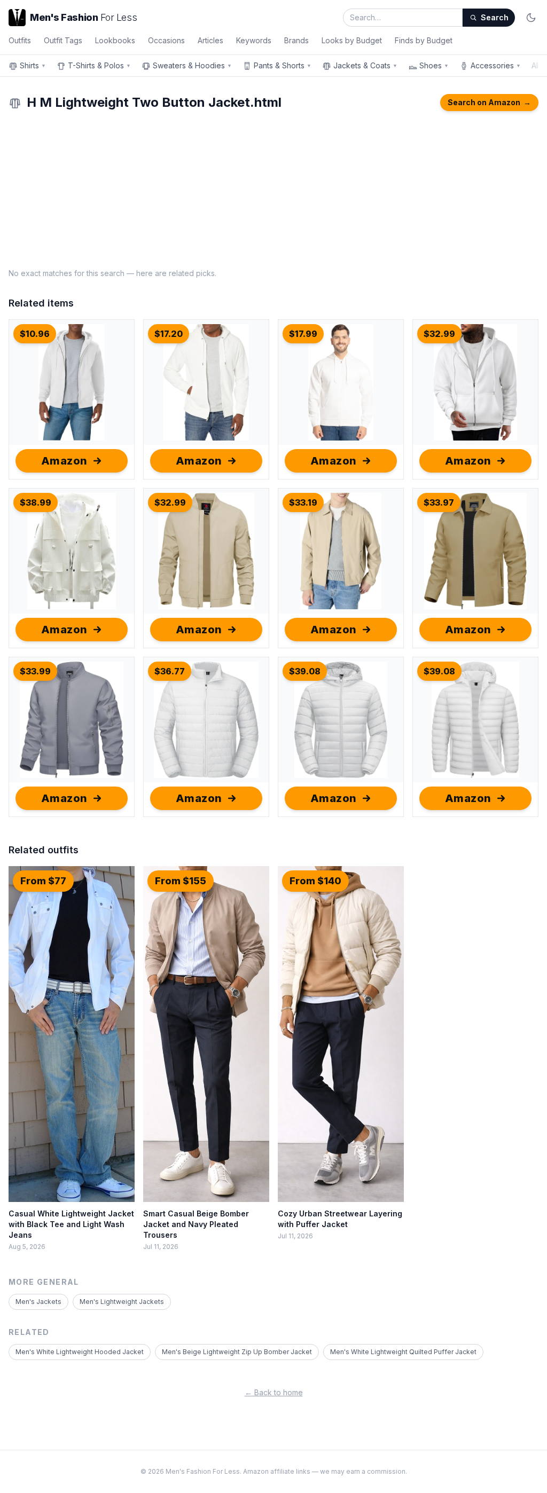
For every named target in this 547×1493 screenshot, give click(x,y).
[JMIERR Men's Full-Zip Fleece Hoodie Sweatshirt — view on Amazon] (475, 382)
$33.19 (303, 502)
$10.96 (35, 333)
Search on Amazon (489, 102)
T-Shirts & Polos (99, 65)
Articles (210, 40)
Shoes (434, 65)
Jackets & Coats (365, 65)
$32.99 (439, 333)
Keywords (253, 40)
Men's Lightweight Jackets (122, 1302)
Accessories (496, 65)
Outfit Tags (63, 40)
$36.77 (169, 671)
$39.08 (305, 671)
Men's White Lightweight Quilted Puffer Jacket (403, 1352)
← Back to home (274, 1392)
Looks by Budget (352, 40)
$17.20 (168, 333)
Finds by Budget (423, 40)
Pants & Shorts (282, 65)
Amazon (64, 460)
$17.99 (303, 333)
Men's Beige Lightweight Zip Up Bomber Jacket (237, 1352)
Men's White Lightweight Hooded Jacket (79, 1352)
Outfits (20, 40)
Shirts (33, 65)
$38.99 (35, 502)
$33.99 (35, 671)
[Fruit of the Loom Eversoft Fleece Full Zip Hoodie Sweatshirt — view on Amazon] (340, 382)
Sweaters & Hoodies (192, 65)
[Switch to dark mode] (530, 17)
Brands (296, 40)
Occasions (166, 40)
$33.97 (439, 502)
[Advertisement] (273, 188)
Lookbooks (115, 40)
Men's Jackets (38, 1302)
